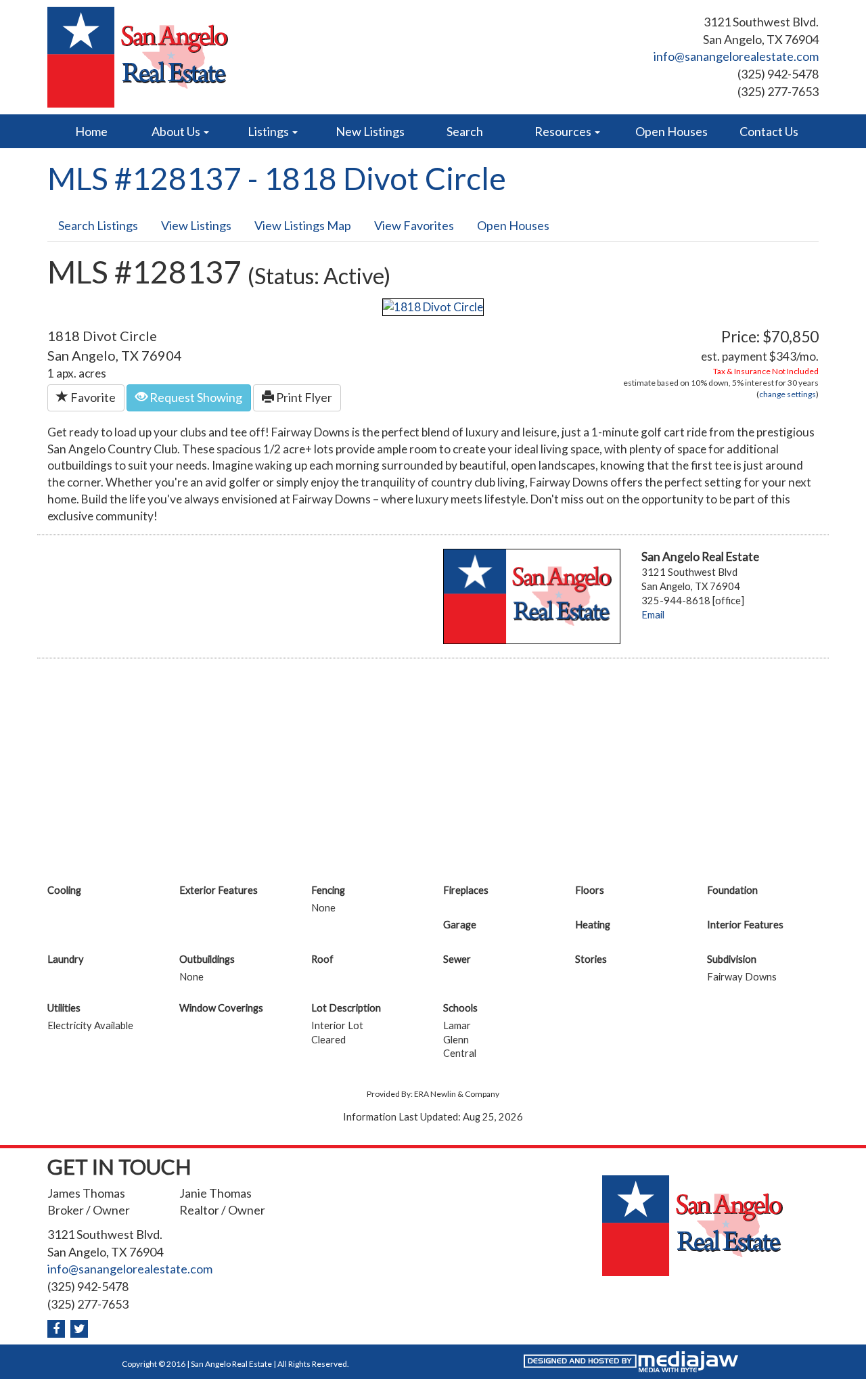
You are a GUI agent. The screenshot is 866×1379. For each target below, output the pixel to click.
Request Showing (194, 397)
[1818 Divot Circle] (433, 305)
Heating (592, 924)
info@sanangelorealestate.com (736, 56)
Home (91, 131)
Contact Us (768, 131)
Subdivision (731, 959)
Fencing (328, 890)
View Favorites (414, 225)
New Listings (370, 131)
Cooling (64, 890)
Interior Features (745, 924)
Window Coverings (221, 1008)
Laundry (65, 959)
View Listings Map (302, 225)
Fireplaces (465, 890)
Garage (459, 924)
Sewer (457, 959)
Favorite (92, 397)
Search (465, 131)
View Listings (196, 225)
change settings (787, 394)
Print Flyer (303, 397)
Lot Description (346, 1008)
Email (652, 614)
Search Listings (98, 225)
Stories (591, 959)
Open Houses (671, 131)
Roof (322, 959)
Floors (589, 890)
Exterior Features (218, 890)
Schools (460, 1008)
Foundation (732, 890)
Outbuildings (207, 959)
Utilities (64, 1008)
